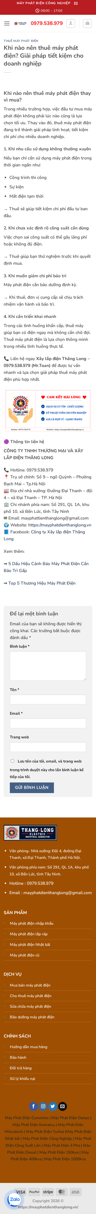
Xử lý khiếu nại (22, 1078)
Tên (14, 690)
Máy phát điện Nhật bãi (30, 944)
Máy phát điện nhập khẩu (31, 923)
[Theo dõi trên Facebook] (33, 1106)
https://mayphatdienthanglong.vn (59, 525)
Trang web (19, 737)
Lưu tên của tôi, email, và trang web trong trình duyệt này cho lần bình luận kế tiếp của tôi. (47, 769)
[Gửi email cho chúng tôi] (62, 1106)
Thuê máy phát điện (21, 41)
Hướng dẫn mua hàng (28, 1047)
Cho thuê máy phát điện (30, 996)
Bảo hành (18, 1057)
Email (16, 713)
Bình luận (20, 646)
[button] (76, 3)
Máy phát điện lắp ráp (29, 934)
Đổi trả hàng (21, 1068)
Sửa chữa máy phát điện (30, 1006)
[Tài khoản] (70, 23)
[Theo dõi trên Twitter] (52, 1106)
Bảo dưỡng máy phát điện (32, 1017)
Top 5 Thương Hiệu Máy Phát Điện (42, 583)
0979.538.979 (47, 23)
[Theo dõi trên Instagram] (43, 1106)
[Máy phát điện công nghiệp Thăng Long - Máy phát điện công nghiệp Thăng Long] (20, 23)
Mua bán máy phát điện (30, 985)
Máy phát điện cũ (24, 955)
